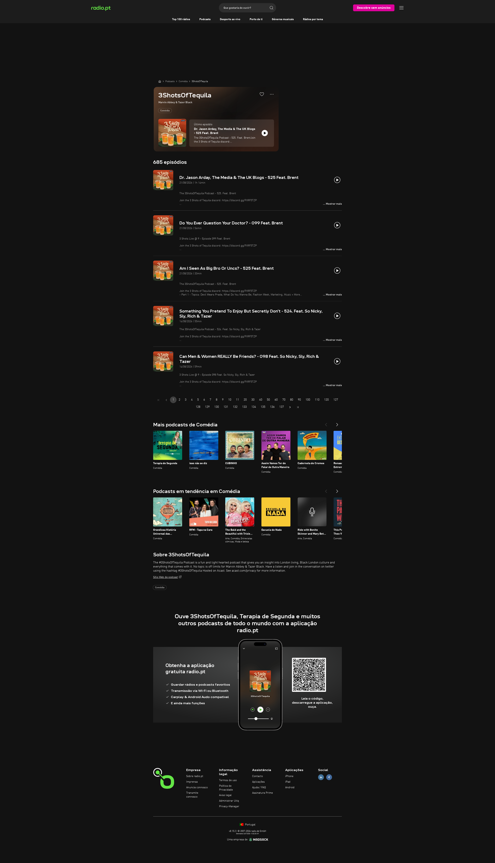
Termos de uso (228, 780)
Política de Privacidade (226, 788)
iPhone (289, 776)
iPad (287, 782)
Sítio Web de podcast (165, 577)
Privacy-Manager (229, 806)
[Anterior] (326, 423)
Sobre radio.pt (194, 776)
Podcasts (205, 19)
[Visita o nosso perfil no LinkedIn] (321, 777)
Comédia (165, 111)
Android (289, 787)
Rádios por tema (313, 19)
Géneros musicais (283, 19)
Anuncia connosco (197, 787)
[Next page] (290, 407)
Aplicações (258, 782)
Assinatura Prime (262, 793)
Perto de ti (256, 19)
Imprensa (192, 782)
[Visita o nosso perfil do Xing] (329, 777)
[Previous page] (166, 400)
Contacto (257, 776)
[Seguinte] (337, 423)
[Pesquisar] (271, 7)
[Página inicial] (159, 81)
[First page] (158, 400)
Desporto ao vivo (230, 19)
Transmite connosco (192, 795)
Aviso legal (225, 795)
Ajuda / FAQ (259, 787)
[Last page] (298, 407)
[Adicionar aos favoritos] (262, 94)
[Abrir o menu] (401, 7)
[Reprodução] (265, 133)
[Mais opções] (272, 94)
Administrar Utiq (229, 800)
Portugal (249, 824)
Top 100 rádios (181, 19)
